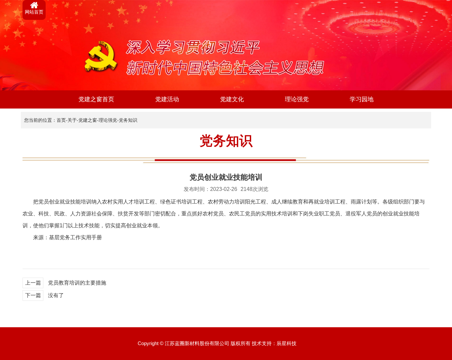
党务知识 (128, 120)
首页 (61, 120)
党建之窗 (87, 120)
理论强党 (297, 99)
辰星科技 (286, 343)
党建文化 (232, 99)
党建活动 (167, 99)
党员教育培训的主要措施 (77, 283)
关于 (72, 120)
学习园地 (362, 99)
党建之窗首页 (96, 99)
